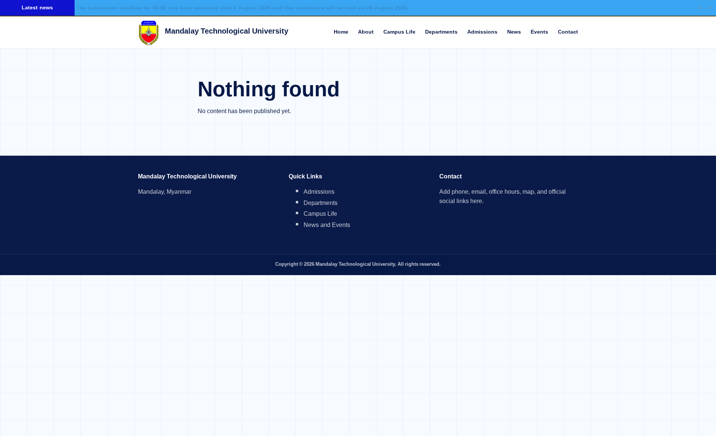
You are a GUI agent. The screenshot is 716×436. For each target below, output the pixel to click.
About (366, 32)
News (514, 32)
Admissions (482, 32)
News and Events (327, 226)
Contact (568, 32)
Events (539, 32)
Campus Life (399, 32)
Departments (441, 32)
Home (341, 32)
